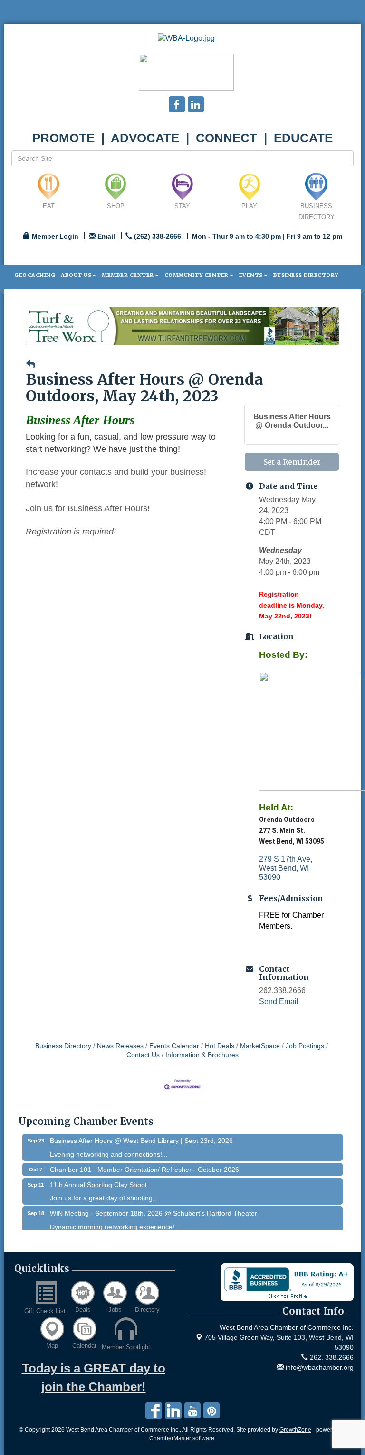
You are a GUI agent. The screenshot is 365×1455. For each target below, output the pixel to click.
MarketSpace (260, 1046)
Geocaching (34, 275)
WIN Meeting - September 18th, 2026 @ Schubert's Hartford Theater (153, 1206)
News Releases (120, 1046)
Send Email (278, 1001)
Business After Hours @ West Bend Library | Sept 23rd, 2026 (141, 1133)
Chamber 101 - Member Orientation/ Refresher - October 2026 (144, 1162)
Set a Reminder (292, 462)
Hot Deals (219, 1046)
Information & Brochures (202, 1055)
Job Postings (305, 1046)
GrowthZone (295, 1430)
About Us (76, 275)
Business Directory (305, 275)
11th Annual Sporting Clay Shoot (98, 1177)
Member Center (128, 275)
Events (251, 275)
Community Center (196, 275)
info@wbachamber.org (319, 1367)
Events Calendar (174, 1046)
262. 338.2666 (331, 1357)
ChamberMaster (170, 1438)
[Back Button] (30, 364)
